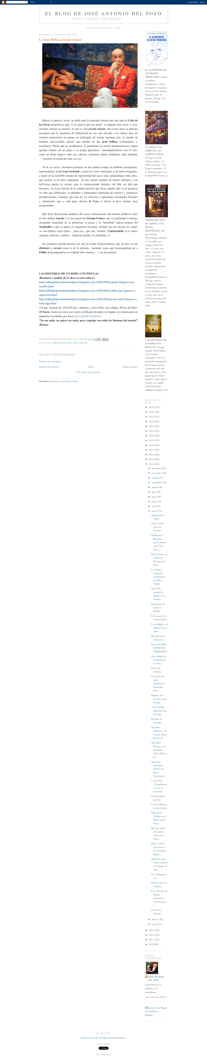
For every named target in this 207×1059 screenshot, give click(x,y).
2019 (151, 440)
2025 (151, 411)
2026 (151, 407)
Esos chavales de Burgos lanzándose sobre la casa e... (159, 898)
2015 (151, 459)
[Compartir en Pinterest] (107, 339)
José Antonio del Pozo (156, 978)
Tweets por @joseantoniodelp (103, 1037)
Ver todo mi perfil (156, 997)
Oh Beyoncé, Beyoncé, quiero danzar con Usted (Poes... (158, 542)
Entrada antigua (130, 366)
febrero (155, 919)
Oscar (83, 343)
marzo (155, 510)
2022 (151, 426)
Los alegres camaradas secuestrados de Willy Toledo (158, 576)
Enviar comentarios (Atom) (65, 381)
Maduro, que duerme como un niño (158, 699)
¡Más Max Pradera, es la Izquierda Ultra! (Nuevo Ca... (158, 749)
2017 (151, 449)
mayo (154, 501)
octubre (155, 477)
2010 (151, 944)
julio (154, 491)
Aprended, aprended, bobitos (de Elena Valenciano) (158, 768)
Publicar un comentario (50, 361)
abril (154, 506)
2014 (151, 463)
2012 (151, 934)
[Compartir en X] (101, 339)
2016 (151, 454)
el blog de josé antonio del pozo (103, 13)
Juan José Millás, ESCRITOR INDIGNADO (159, 648)
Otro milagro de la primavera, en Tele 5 (158, 660)
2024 (151, 416)
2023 (151, 421)
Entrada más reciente (49, 366)
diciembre (157, 468)
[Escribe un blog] (98, 339)
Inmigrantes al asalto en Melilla (158, 607)
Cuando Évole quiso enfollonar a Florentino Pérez (158, 683)
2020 (151, 435)
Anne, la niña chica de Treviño (157, 527)
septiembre (157, 482)
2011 (151, 939)
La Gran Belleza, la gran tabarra (60, 39)
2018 (151, 445)
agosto (155, 487)
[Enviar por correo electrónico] (95, 339)
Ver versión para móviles (88, 372)
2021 (151, 430)
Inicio (90, 366)
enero (155, 924)
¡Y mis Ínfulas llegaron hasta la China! (159, 711)
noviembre (157, 472)
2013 (151, 930)
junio (154, 496)
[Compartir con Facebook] (104, 339)
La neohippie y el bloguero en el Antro (159, 628)
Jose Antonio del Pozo (65, 343)
